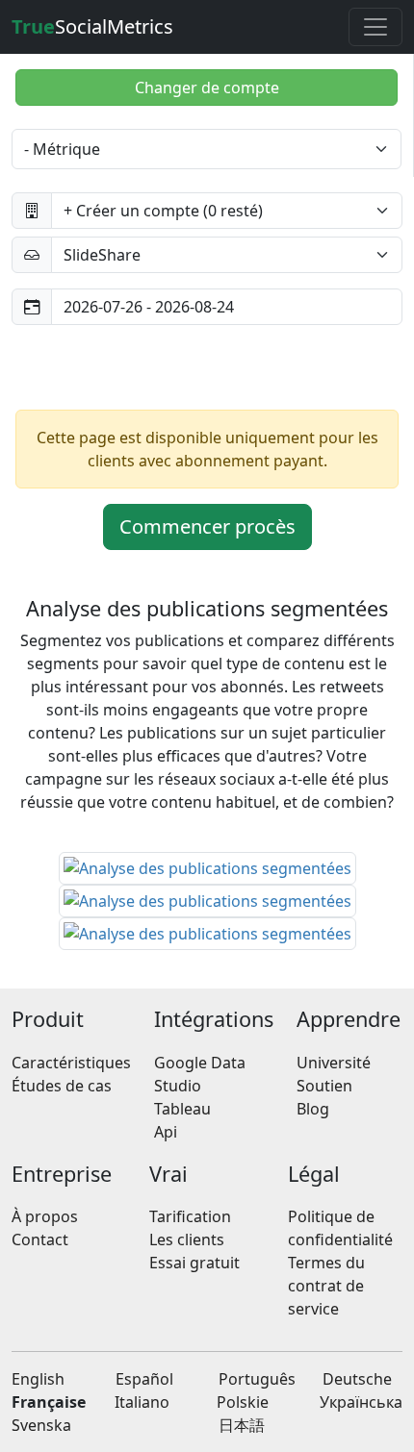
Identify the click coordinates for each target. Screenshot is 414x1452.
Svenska (41, 1425)
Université (334, 1062)
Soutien (324, 1085)
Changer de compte (207, 87)
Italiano (142, 1402)
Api (165, 1131)
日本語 (242, 1425)
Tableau (182, 1108)
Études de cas (62, 1085)
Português (257, 1378)
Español (144, 1378)
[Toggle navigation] (375, 27)
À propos (45, 1216)
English (38, 1378)
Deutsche (357, 1378)
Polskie (243, 1402)
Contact (40, 1239)
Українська (361, 1402)
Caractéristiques (71, 1062)
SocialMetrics (92, 26)
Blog (313, 1108)
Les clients (186, 1239)
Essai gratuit (194, 1262)
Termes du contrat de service (326, 1285)
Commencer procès (207, 526)
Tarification (190, 1216)
